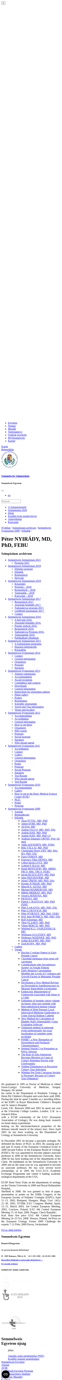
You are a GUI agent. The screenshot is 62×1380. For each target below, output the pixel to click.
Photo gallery (21, 694)
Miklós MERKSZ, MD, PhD (36, 892)
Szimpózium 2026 (17, 510)
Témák (18, 949)
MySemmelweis (16, 437)
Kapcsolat (13, 522)
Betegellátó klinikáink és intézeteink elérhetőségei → (22, 1260)
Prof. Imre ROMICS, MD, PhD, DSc (40, 916)
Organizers (20, 661)
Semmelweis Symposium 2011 (24, 745)
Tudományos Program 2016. (29, 631)
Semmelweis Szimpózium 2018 (24, 581)
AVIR (4, 1368)
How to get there (23, 724)
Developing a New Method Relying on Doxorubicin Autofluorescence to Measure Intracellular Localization (40, 985)
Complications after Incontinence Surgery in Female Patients (38, 966)
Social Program (23, 769)
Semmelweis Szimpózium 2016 (24, 616)
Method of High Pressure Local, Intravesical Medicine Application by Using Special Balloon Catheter (40, 1012)
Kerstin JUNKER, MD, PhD (36, 883)
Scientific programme (26, 703)
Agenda (19, 811)
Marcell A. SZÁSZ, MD (34, 886)
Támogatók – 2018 (24, 592)
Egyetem (12, 422)
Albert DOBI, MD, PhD (34, 823)
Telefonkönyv (15, 431)
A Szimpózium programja (28, 643)
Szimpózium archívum (24, 527)
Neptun (12, 425)
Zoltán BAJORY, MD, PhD (35, 940)
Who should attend (24, 742)
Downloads (21, 685)
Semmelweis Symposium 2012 (24, 712)
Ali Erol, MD (28, 826)
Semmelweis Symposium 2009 (24, 808)
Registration (21, 700)
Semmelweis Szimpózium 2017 (24, 598)
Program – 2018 (23, 587)
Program (19, 664)
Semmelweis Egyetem (12, 1362)
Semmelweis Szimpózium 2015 (24, 640)
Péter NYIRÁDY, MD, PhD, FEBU (40, 913)
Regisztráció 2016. (24, 628)
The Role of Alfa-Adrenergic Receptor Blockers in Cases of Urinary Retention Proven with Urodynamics (37, 1059)
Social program (22, 736)
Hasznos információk (26, 646)
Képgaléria (20, 649)
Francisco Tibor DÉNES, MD (37, 859)
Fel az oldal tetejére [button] (11, 1230)
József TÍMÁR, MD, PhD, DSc (38, 880)
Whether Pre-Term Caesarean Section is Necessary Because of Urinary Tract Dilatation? (40, 1075)
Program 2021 (22, 563)
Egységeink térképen (9, 1264)
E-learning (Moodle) (12, 1377)
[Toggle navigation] (2, 490)
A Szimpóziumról (17, 507)
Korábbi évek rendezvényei (22, 516)
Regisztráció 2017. (24, 601)
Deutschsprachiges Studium (15, 1374)
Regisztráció (21, 575)
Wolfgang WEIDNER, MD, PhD (38, 937)
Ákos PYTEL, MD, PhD (34, 820)
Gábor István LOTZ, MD (34, 862)
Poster (18, 763)
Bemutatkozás (22, 814)
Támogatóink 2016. (25, 634)
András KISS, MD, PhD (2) (36, 835)
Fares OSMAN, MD (32, 856)
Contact (19, 613)
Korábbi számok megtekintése (23, 1359)
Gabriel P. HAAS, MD (33, 865)
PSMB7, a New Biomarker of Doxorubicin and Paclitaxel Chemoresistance (36, 1042)
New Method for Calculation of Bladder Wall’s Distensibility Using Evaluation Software (39, 1021)
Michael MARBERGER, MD (37, 889)
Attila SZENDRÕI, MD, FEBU (38, 844)
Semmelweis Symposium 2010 (24, 784)
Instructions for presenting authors (32, 691)
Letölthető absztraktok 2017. (29, 610)
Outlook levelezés (17, 434)
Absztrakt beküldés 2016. (28, 622)
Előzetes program (24, 569)
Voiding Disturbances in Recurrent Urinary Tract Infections (39, 1068)
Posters (18, 697)
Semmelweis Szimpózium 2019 (24, 566)
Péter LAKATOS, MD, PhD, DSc (39, 907)
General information (25, 658)
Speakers (19, 667)
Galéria (18, 946)
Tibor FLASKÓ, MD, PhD (35, 922)
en (9, 495)
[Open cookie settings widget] (6, 1374)
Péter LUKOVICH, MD (34, 910)
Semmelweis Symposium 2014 (24, 652)
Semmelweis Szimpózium (15, 476)
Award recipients (23, 679)
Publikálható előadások (27, 637)
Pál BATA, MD (29, 898)
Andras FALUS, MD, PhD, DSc (38, 829)
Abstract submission (25, 673)
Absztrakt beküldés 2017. (28, 604)
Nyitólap (5, 527)
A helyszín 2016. (23, 619)
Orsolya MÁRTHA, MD (34, 895)
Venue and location (25, 709)
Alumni (5, 1365)
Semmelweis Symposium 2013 (24, 670)
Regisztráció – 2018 (25, 590)
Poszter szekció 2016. (26, 625)
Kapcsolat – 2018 (24, 595)
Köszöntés (20, 584)
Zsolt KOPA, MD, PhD (33, 943)
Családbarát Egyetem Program (17, 1371)
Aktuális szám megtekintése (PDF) (26, 1356)
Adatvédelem (15, 519)
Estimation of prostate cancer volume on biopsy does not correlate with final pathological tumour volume (40, 1003)
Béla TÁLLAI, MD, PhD (34, 847)
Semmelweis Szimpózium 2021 (24, 560)
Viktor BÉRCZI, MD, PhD (35, 925)
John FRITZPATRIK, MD (35, 877)
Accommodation (23, 676)
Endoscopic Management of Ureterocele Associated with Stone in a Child (40, 994)
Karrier (11, 440)
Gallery (18, 754)
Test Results (21, 775)
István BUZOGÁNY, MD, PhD (38, 874)
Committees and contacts (28, 682)
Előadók (26, 530)
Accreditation (22, 718)
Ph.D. (18, 799)
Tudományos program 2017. (29, 607)
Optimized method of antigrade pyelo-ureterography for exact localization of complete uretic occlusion (37, 1032)
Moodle (12, 428)
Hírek (11, 513)
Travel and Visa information (29, 706)
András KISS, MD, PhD (34, 832)
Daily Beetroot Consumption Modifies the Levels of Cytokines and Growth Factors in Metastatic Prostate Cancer (40, 975)
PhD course (21, 730)
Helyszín (19, 578)
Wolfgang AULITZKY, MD (36, 934)
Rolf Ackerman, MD (32, 919)
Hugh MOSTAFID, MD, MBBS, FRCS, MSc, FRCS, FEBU (38, 870)
